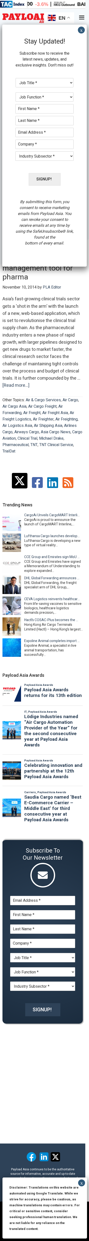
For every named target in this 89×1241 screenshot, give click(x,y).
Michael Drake (51, 438)
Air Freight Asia (55, 413)
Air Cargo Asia (14, 406)
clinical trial (27, 438)
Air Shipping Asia (48, 426)
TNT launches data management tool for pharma (37, 268)
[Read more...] (15, 385)
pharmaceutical (15, 445)
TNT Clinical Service (56, 445)
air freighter (43, 419)
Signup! (42, 1009)
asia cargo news (55, 432)
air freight (32, 413)
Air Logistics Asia (17, 426)
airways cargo (26, 432)
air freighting (66, 419)
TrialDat (8, 451)
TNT (34, 445)
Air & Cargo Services (43, 400)
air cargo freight (42, 406)
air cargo (70, 400)
